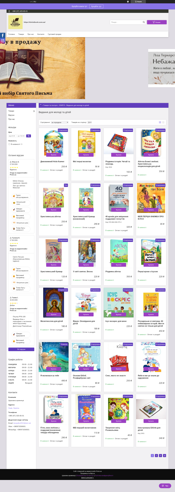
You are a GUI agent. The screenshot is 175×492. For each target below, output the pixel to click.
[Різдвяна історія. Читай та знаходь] (119, 143)
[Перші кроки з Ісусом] (151, 253)
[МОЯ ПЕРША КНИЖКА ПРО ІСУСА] (151, 198)
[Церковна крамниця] (15, 22)
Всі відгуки (21, 349)
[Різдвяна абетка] (119, 253)
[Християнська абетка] (54, 198)
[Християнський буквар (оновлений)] (86, 198)
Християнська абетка (50, 217)
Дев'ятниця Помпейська (22, 326)
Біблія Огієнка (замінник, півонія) (20, 182)
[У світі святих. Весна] (86, 253)
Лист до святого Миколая (19, 187)
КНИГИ (62, 105)
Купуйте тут (96, 6)
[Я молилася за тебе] (54, 357)
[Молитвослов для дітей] (54, 303)
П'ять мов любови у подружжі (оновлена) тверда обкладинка (50, 430)
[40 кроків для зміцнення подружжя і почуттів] (119, 198)
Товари (21, 34)
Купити (53, 155)
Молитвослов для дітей (51, 321)
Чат (166, 486)
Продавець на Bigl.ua (87, 473)
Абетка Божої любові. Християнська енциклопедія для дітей (149, 164)
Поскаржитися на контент (85, 475)
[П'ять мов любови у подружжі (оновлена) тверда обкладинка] (54, 409)
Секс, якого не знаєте (115, 376)
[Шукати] (144, 22)
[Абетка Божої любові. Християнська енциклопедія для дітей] (151, 143)
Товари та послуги (50, 105)
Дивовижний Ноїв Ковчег (52, 162)
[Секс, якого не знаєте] (119, 357)
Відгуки (11, 115)
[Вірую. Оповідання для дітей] (86, 303)
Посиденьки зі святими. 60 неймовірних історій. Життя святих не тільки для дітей (151, 323)
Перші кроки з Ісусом (148, 272)
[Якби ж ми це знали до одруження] (151, 357)
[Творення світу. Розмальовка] (119, 409)
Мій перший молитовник (84, 428)
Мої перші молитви (82, 162)
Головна (11, 34)
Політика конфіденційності (104, 475)
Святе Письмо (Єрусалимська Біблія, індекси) (21, 259)
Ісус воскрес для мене (116, 321)
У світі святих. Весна (83, 272)
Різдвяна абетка (113, 272)
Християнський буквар (51, 272)
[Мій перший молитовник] (86, 409)
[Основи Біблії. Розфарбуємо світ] (86, 357)
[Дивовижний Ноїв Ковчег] (54, 143)
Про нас (31, 34)
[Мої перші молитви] (86, 143)
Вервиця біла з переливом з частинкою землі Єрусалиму (22, 321)
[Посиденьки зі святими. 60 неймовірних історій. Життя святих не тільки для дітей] (151, 303)
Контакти (40, 34)
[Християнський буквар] (54, 253)
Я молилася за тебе (49, 376)
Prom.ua (99, 471)
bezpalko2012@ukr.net (22, 423)
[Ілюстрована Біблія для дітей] (151, 409)
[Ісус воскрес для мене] (119, 303)
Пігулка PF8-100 (19, 317)
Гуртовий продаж (54, 34)
